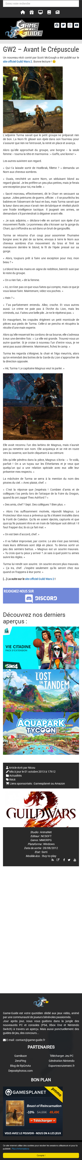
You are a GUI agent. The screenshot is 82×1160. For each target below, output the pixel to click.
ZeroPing (20, 1060)
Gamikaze (20, 1055)
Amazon (60, 783)
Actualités (15, 775)
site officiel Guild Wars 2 (39, 578)
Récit (12, 779)
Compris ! (41, 1155)
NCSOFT (46, 836)
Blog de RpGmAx (20, 1065)
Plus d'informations (20, 1148)
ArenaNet (46, 832)
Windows (49, 844)
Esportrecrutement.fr (62, 1065)
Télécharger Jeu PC (61, 1055)
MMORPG (45, 840)
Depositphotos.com (20, 1070)
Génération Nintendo (61, 1060)
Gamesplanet (42, 783)
